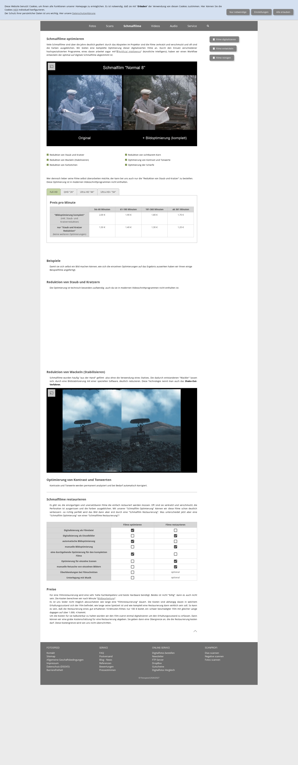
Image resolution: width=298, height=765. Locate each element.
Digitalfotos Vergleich (163, 669)
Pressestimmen (107, 669)
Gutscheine (158, 666)
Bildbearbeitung (106, 598)
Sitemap (51, 656)
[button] (192, 142)
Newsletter (158, 656)
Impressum (53, 663)
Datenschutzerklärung (83, 13)
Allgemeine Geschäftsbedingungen (65, 659)
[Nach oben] (195, 631)
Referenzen (105, 663)
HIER (15, 9)
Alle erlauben (283, 12)
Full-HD (53, 191)
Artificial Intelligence (130, 51)
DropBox (157, 663)
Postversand (106, 656)
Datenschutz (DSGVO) (58, 666)
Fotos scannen (212, 659)
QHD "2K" (69, 191)
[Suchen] (208, 26)
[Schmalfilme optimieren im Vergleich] (122, 326)
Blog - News (105, 659)
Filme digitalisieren (226, 39)
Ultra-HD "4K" (87, 191)
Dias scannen (212, 652)
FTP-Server (158, 659)
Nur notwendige (238, 12)
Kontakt (51, 652)
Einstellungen (261, 12)
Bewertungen (106, 666)
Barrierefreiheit (55, 669)
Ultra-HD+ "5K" (108, 191)
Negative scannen (214, 656)
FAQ (101, 652)
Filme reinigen (223, 57)
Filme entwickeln (224, 48)
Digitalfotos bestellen (163, 652)
